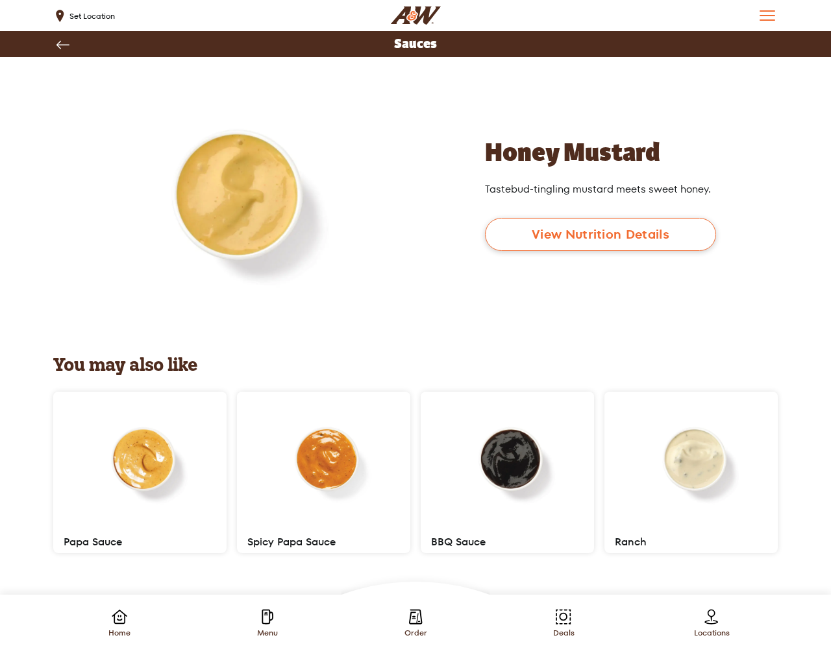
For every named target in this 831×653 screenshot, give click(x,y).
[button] (767, 15)
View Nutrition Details (600, 234)
